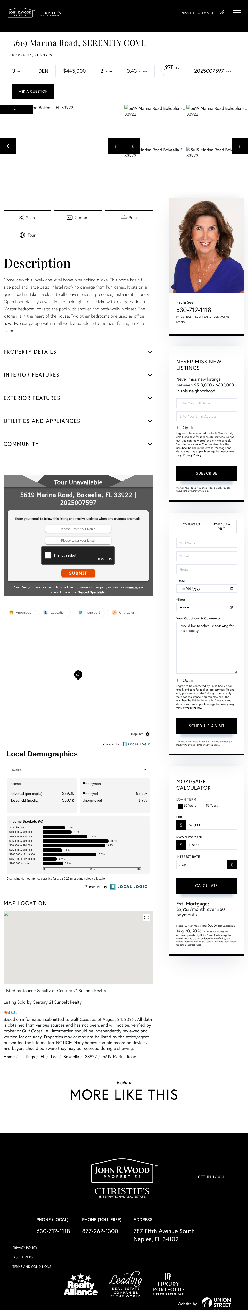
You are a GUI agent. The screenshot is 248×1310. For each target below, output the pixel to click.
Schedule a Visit (221, 526)
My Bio (180, 322)
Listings (27, 1056)
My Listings (184, 316)
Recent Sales (202, 316)
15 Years (212, 805)
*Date (180, 581)
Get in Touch (212, 1177)
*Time (180, 599)
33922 (91, 1056)
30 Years (190, 805)
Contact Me (222, 316)
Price (180, 817)
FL (43, 1056)
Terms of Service (204, 744)
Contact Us (191, 524)
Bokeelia (71, 1056)
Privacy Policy (192, 455)
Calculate (206, 885)
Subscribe (206, 473)
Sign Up (188, 13)
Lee (54, 1056)
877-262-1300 (100, 1231)
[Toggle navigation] (237, 12)
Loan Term (186, 799)
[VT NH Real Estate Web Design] (216, 1303)
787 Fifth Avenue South (164, 1235)
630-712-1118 (222, 12)
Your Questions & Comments (198, 618)
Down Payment (189, 837)
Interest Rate (188, 856)
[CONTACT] (33, 91)
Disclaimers (22, 1257)
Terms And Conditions (31, 1266)
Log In (207, 13)
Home (9, 1056)
